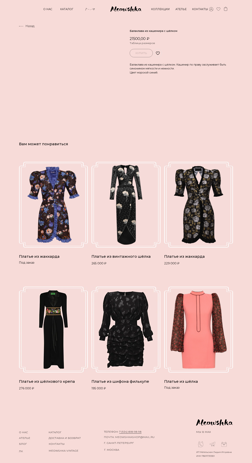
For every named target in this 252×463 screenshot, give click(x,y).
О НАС (47, 9)
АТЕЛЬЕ (181, 9)
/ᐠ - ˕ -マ (90, 9)
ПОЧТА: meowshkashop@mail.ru (129, 437)
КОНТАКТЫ (200, 9)
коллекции (160, 9)
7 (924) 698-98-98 (130, 431)
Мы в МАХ (203, 432)
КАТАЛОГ (66, 9)
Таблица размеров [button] (142, 43)
